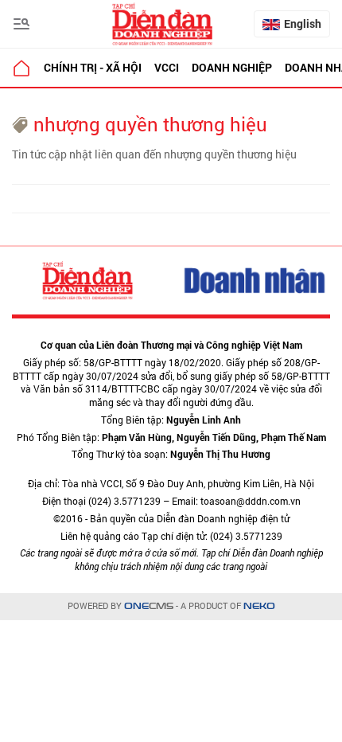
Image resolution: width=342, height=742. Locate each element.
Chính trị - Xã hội (93, 67)
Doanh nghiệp (232, 67)
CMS (148, 606)
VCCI (166, 67)
